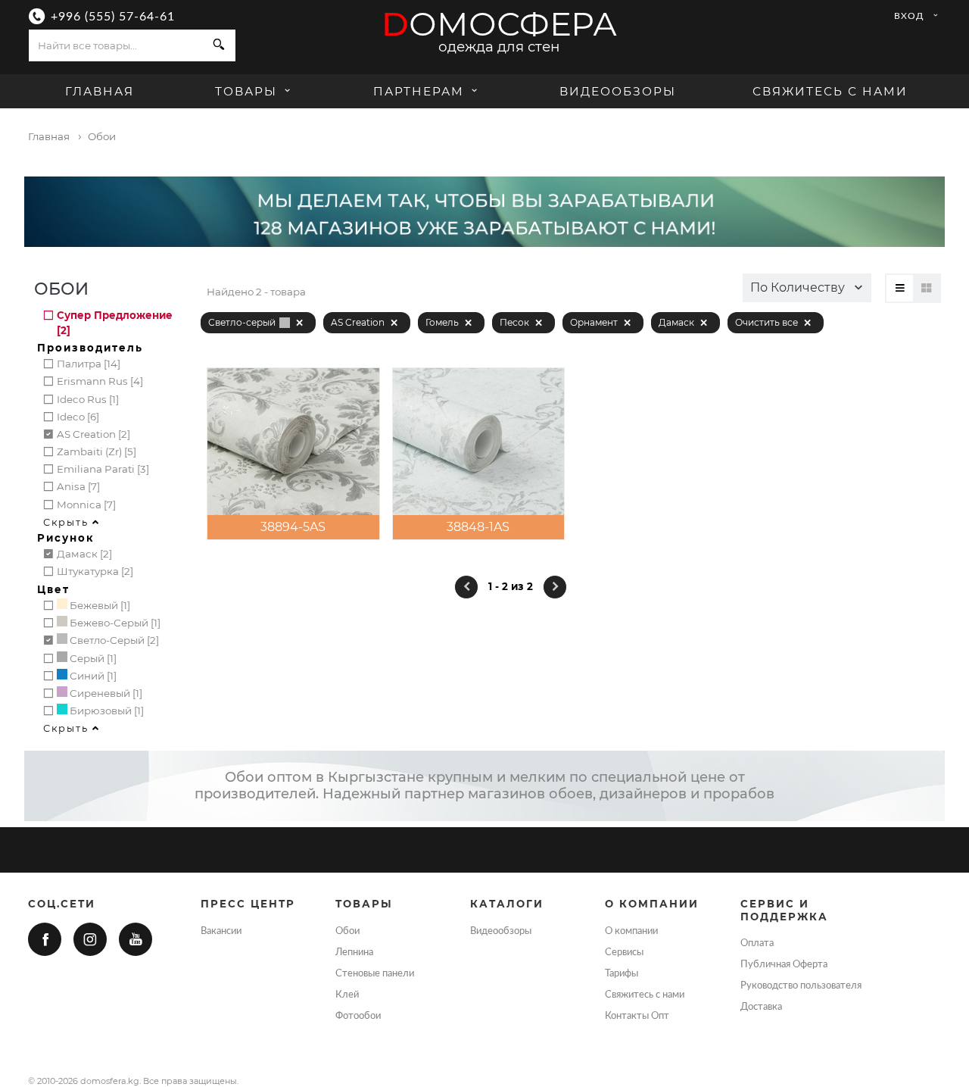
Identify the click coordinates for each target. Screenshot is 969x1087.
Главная (99, 91)
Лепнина (354, 952)
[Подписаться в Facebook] (44, 939)
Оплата (757, 943)
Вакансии (221, 931)
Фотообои (358, 1015)
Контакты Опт (637, 1015)
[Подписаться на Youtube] (135, 939)
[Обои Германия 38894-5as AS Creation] (293, 454)
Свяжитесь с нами (830, 91)
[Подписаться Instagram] (90, 939)
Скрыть (67, 522)
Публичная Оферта (783, 964)
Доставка (761, 1006)
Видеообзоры (617, 91)
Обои (347, 931)
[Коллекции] (926, 288)
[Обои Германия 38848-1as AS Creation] (479, 454)
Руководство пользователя (801, 985)
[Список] (899, 288)
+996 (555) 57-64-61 (113, 17)
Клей (347, 994)
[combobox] (116, 45)
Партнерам (418, 91)
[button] (807, 287)
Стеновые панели (374, 973)
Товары (248, 91)
